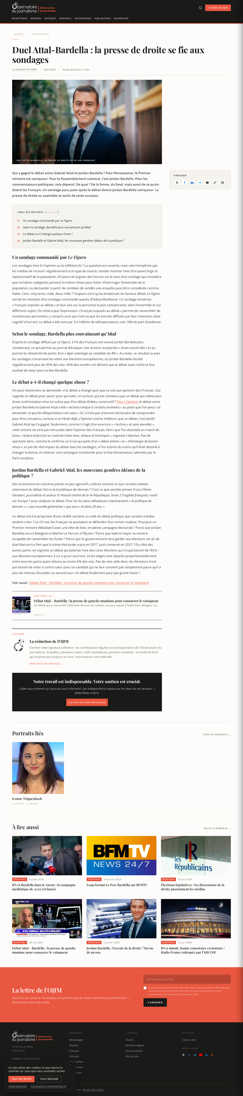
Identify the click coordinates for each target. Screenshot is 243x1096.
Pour (127, 401)
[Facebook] (189, 1055)
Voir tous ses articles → (46, 663)
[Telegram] (194, 1055)
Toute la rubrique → (217, 828)
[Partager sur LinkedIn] (192, 183)
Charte (129, 1039)
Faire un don (189, 1039)
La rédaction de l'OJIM (24, 69)
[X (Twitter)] (183, 1055)
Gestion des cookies (93, 1089)
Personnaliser (18, 1086)
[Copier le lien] (215, 183)
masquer (52, 212)
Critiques (50, 18)
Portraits (65, 18)
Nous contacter (134, 1051)
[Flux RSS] (212, 1055)
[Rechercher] (200, 8)
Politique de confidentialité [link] (48, 1086)
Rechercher (121, 18)
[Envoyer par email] (207, 183)
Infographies (83, 18)
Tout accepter (21, 1079)
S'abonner (155, 1002)
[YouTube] (200, 1055)
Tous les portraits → (217, 734)
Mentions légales (134, 1045)
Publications (102, 18)
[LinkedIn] (206, 1055)
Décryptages (19, 18)
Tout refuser (49, 1079)
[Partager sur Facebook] (184, 183)
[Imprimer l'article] (222, 183)
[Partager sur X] (177, 183)
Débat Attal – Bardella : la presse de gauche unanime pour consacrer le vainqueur (89, 582)
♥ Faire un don (218, 7)
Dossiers (35, 18)
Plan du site (132, 1056)
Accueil (19, 34)
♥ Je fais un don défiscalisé (87, 702)
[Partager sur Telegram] (200, 183)
